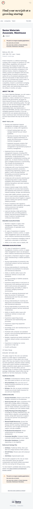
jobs (2, 21)
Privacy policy (13, 505)
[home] (3, 2)
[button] (30, 2)
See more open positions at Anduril (16, 490)
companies (7, 21)
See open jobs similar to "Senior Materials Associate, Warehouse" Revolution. (16, 45)
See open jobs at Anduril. (12, 42)
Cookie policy (20, 505)
